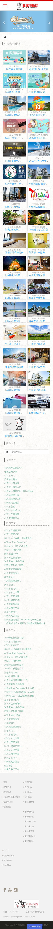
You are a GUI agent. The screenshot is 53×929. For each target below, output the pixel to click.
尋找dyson (9, 577)
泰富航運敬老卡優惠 (13, 565)
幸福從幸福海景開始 (15, 298)
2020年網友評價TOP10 (41, 115)
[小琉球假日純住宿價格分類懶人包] (14, 80)
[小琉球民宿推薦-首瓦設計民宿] (14, 401)
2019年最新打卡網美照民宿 (18, 184)
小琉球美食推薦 (11, 502)
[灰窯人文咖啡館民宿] (14, 194)
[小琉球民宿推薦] (26, 21)
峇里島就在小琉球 (14, 367)
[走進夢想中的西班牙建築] (14, 263)
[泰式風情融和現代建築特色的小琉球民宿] (39, 263)
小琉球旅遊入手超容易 (14, 89)
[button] (4, 21)
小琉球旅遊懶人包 (38, 112)
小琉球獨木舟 (30, 836)
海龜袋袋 (8, 585)
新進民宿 (28, 797)
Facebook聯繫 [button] (35, 926)
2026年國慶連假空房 (14, 665)
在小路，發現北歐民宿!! (17, 344)
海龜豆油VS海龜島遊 (14, 561)
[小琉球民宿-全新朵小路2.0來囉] (39, 172)
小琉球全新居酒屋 (12, 530)
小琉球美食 (29, 817)
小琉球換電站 (10, 588)
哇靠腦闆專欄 (38, 181)
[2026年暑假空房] (14, 57)
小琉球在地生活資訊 (11, 797)
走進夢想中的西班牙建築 (17, 275)
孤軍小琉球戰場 (11, 699)
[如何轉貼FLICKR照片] (14, 424)
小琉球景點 (9, 506)
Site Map (7, 865)
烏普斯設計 (8, 860)
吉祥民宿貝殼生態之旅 (16, 229)
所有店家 (7, 792)
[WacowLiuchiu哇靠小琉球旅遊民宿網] (27, 6)
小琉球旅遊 (29, 812)
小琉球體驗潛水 (11, 518)
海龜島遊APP (10, 612)
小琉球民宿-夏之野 (38, 69)
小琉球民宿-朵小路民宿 (40, 390)
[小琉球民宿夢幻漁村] (39, 332)
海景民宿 (28, 792)
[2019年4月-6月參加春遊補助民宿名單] (39, 149)
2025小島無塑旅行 (12, 600)
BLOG (5, 851)
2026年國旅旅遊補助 (14, 637)
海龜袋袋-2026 (11, 553)
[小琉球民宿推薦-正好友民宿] (39, 355)
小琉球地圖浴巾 (11, 573)
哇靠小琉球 (8, 802)
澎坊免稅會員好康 (12, 557)
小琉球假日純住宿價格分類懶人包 (21, 92)
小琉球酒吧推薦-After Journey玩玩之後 (22, 619)
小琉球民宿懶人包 (12, 487)
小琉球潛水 (29, 841)
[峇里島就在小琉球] (14, 355)
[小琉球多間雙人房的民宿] (14, 149)
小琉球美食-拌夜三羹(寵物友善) (19, 695)
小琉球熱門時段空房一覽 (16, 680)
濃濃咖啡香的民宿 (14, 252)
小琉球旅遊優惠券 (12, 581)
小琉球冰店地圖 (11, 592)
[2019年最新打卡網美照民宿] (14, 172)
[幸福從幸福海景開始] (14, 286)
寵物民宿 (28, 782)
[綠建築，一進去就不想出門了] (39, 240)
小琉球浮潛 (29, 831)
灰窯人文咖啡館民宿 (15, 206)
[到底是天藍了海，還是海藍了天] (39, 286)
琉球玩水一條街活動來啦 (16, 546)
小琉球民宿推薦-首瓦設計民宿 (20, 413)
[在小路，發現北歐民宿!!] (14, 332)
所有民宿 (7, 787)
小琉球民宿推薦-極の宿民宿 (19, 390)
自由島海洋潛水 (11, 769)
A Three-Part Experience (15, 542)
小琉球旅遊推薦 (14, 135)
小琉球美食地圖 (11, 604)
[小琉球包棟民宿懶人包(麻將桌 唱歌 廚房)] (39, 80)
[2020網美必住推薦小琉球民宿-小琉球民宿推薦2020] (39, 126)
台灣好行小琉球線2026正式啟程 (19, 692)
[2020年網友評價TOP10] (39, 103)
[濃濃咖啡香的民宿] (14, 240)
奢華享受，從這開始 (39, 321)
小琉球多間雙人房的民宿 (17, 161)
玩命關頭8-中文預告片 (40, 413)
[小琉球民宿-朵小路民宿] (39, 378)
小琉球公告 (14, 66)
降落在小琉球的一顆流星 (17, 321)
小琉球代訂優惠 (11, 615)
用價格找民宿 (10, 479)
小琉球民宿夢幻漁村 (39, 344)
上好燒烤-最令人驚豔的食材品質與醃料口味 (24, 623)
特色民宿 (28, 787)
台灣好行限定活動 (12, 550)
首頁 (5, 782)
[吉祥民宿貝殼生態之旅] (14, 217)
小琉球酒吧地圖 (11, 608)
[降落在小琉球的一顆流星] (14, 309)
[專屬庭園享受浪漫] (39, 217)
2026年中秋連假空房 (14, 668)
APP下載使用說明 (12, 569)
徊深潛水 (8, 765)
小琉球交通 (29, 826)
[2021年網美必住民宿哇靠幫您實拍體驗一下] (14, 126)
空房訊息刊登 (8, 855)
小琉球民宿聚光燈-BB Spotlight (18, 112)
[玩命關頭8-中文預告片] (39, 401)
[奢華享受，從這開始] (39, 309)
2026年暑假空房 (14, 69)
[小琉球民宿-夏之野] (39, 57)
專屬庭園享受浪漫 (39, 229)
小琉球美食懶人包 (12, 510)
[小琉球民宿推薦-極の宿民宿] (14, 378)
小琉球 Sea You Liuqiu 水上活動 (19, 688)
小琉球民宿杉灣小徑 (15, 115)
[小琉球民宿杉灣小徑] (14, 103)
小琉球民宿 (29, 802)
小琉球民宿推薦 (38, 89)
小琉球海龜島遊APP (13, 468)
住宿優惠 (7, 807)
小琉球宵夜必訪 (11, 534)
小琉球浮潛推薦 (11, 514)
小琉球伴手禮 (30, 821)
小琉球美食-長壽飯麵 (14, 684)
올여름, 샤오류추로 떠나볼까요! (18, 538)
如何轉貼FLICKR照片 (15, 436)
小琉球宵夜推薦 (11, 596)
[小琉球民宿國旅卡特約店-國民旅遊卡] (39, 194)
